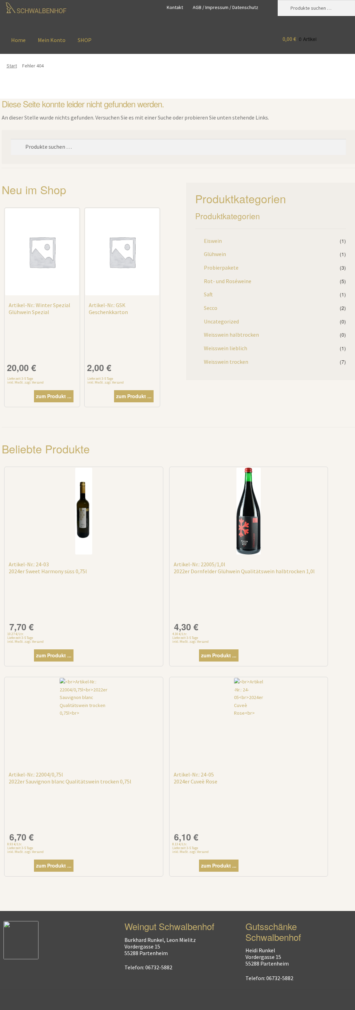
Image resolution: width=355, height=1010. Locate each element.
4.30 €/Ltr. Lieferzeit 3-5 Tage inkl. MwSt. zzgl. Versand (190, 637)
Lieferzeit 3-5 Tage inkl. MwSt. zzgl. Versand (25, 380)
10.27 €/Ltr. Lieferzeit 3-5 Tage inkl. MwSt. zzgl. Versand (25, 637)
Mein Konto (52, 39)
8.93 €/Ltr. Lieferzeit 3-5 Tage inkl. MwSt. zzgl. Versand (25, 848)
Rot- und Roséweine (227, 281)
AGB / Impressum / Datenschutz (225, 7)
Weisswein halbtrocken (231, 334)
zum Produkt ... (53, 396)
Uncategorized (221, 321)
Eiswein (213, 240)
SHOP (85, 39)
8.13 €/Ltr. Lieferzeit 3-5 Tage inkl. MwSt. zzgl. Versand (190, 848)
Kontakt (175, 7)
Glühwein (215, 254)
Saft (208, 294)
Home (18, 39)
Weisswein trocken (226, 361)
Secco (210, 307)
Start (12, 66)
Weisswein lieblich (225, 348)
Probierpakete (221, 267)
